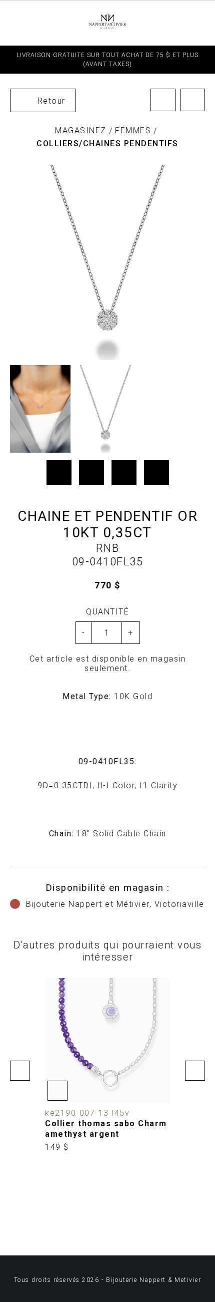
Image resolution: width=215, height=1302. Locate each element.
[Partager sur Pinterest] (124, 472)
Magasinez (80, 130)
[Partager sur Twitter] (91, 472)
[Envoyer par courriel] (156, 472)
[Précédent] (163, 100)
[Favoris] (58, 1091)
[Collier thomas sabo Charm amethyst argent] (107, 1065)
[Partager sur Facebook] (59, 472)
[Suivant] (193, 100)
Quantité (107, 611)
